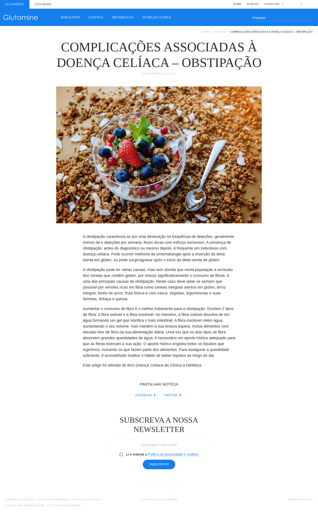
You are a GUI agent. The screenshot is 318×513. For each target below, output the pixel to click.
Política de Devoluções (64, 505)
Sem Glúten (70, 17)
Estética (96, 17)
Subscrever (159, 464)
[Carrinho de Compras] (310, 4)
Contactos (271, 4)
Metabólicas (122, 17)
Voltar (298, 42)
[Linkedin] (292, 4)
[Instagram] (296, 4)
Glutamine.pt (14, 4)
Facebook (143, 395)
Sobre (237, 4)
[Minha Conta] (306, 4)
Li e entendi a (162, 454)
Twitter (170, 395)
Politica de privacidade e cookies (173, 454)
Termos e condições (19, 499)
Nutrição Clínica (156, 17)
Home (206, 31)
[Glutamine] (20, 17)
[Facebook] (287, 4)
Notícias (253, 4)
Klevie (309, 499)
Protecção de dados (86, 499)
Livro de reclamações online (25, 505)
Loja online (43, 4)
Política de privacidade (52, 499)
